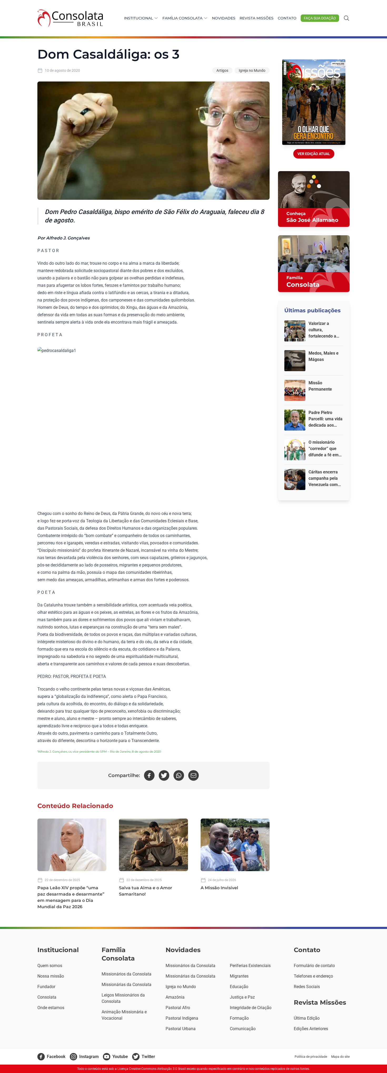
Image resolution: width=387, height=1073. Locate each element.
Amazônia (175, 997)
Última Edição (307, 1018)
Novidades (223, 18)
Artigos (222, 70)
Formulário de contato (314, 965)
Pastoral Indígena (182, 1018)
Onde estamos (50, 1007)
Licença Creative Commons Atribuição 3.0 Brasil (151, 1069)
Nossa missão (50, 976)
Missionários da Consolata (126, 974)
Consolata (46, 997)
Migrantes (239, 976)
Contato (287, 18)
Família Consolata (182, 18)
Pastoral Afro (178, 1007)
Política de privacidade (311, 1057)
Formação (239, 1018)
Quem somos (49, 965)
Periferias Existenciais (250, 965)
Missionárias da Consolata (126, 984)
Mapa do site (340, 1057)
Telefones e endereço (313, 976)
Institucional (138, 18)
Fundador (46, 986)
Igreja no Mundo (252, 70)
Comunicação (243, 1028)
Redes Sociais (307, 986)
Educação (239, 986)
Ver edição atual (313, 154)
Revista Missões (257, 18)
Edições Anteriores (311, 1028)
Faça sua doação (320, 18)
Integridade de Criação (250, 1007)
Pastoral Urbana (181, 1028)
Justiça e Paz (242, 997)
